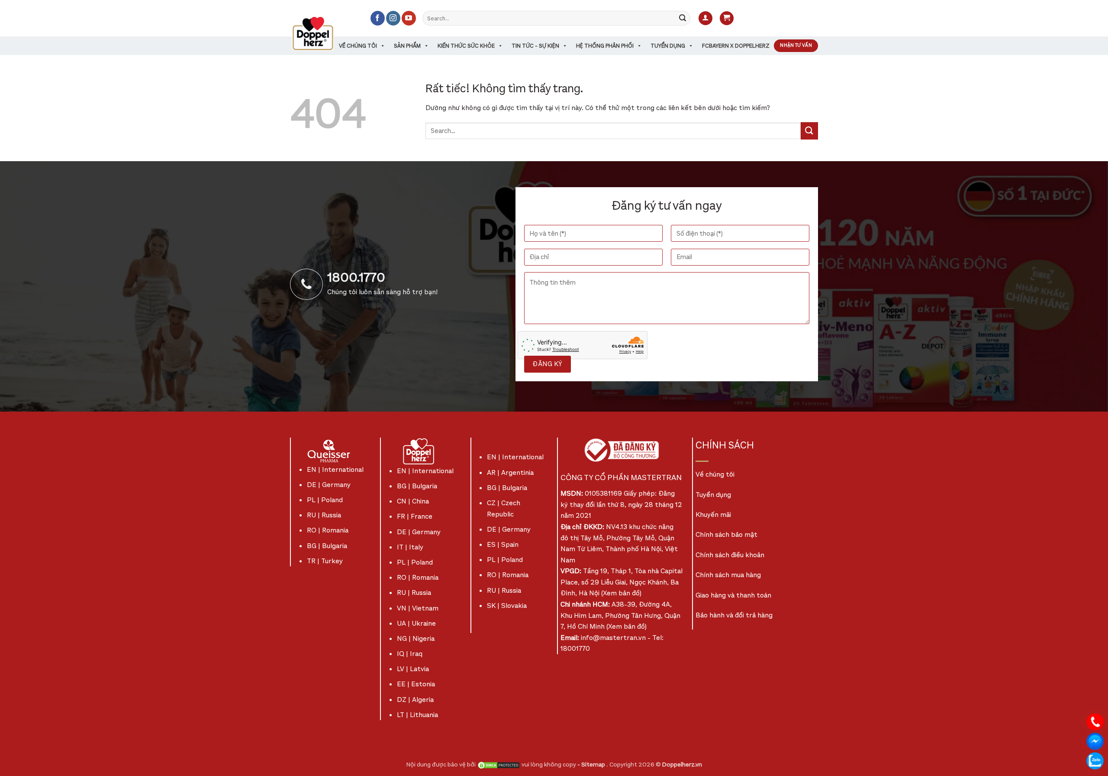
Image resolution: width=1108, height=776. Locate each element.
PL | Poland (325, 499)
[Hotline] (1095, 721)
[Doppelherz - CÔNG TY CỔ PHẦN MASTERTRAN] (323, 33)
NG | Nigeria (416, 638)
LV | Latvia (413, 668)
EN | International (335, 469)
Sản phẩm (407, 45)
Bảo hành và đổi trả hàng (734, 615)
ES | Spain (503, 544)
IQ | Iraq (409, 653)
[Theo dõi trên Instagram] (393, 18)
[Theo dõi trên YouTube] (409, 18)
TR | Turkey (325, 560)
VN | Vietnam (417, 608)
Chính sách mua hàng (728, 574)
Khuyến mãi (713, 514)
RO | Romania (327, 530)
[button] (705, 18)
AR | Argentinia (510, 472)
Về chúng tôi (358, 45)
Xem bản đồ (621, 592)
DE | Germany (329, 484)
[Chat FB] (1095, 740)
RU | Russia (324, 514)
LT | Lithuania (417, 714)
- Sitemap (591, 764)
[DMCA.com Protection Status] (498, 764)
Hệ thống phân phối (605, 45)
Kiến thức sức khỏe (466, 45)
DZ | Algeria (415, 699)
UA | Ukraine (416, 623)
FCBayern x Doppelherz (736, 45)
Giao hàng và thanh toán (733, 595)
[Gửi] (682, 18)
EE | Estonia (416, 683)
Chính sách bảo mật (726, 534)
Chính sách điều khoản (730, 554)
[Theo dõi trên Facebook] (377, 18)
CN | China (413, 501)
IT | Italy (410, 547)
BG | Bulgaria (327, 545)
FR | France (414, 516)
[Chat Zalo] (1095, 760)
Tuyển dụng (668, 45)
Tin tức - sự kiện (535, 45)
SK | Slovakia (507, 605)
